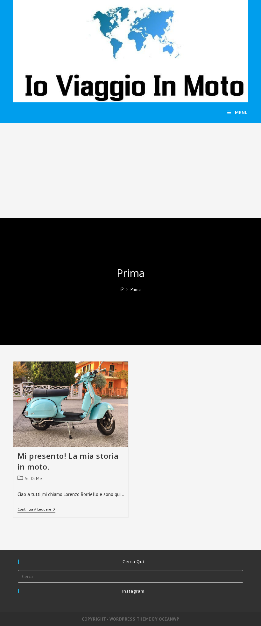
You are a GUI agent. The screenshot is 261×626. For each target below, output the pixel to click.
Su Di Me (33, 478)
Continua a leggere (36, 509)
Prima (135, 289)
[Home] (122, 289)
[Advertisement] (130, 170)
